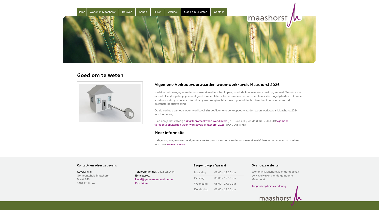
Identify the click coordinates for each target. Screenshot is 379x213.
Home (81, 11)
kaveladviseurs (176, 144)
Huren (157, 11)
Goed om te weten (195, 11)
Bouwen (127, 11)
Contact (219, 11)
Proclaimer (142, 183)
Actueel (172, 11)
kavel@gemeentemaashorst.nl (154, 179)
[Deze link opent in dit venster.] (274, 14)
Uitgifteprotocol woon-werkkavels (206, 120)
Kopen (143, 11)
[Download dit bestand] (255, 120)
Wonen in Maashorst (102, 11)
